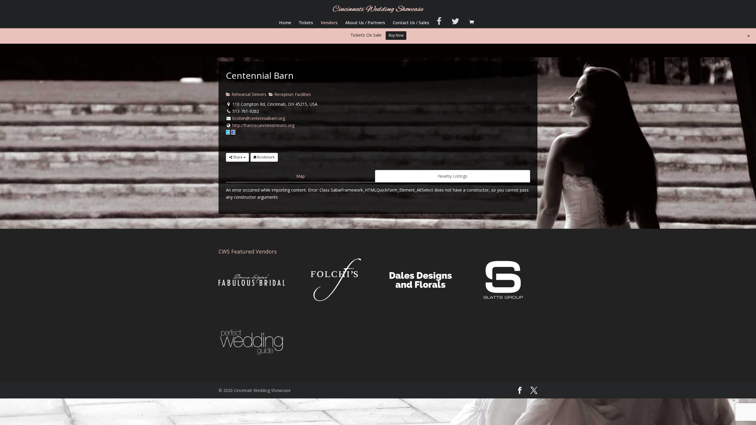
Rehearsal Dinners (248, 94)
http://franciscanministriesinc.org (263, 125)
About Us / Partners (365, 23)
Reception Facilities (292, 94)
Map (300, 176)
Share (237, 157)
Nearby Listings (452, 176)
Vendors (329, 23)
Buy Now (396, 35)
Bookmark (265, 157)
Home (285, 23)
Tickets (306, 23)
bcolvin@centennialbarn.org (258, 118)
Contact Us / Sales (411, 23)
